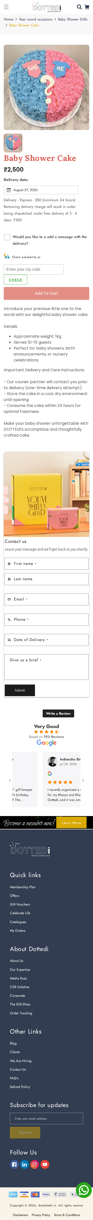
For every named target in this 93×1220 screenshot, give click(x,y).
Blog (13, 1043)
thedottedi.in (47, 1205)
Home (8, 19)
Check (15, 279)
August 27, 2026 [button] (25, 189)
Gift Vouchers (20, 904)
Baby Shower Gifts (72, 19)
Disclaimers (20, 1215)
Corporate (17, 995)
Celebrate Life (20, 912)
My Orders (18, 930)
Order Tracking (21, 1013)
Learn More (71, 822)
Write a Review (58, 713)
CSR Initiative (19, 986)
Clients (15, 1051)
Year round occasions (36, 19)
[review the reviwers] (40, 774)
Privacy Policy (41, 1215)
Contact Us (18, 1069)
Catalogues (18, 921)
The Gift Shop (20, 1004)
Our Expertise (20, 969)
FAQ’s (14, 1078)
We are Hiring (20, 1060)
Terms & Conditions (67, 1215)
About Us (16, 960)
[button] (6, 6)
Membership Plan (22, 887)
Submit (20, 690)
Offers (14, 895)
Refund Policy (20, 1086)
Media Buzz (18, 978)
